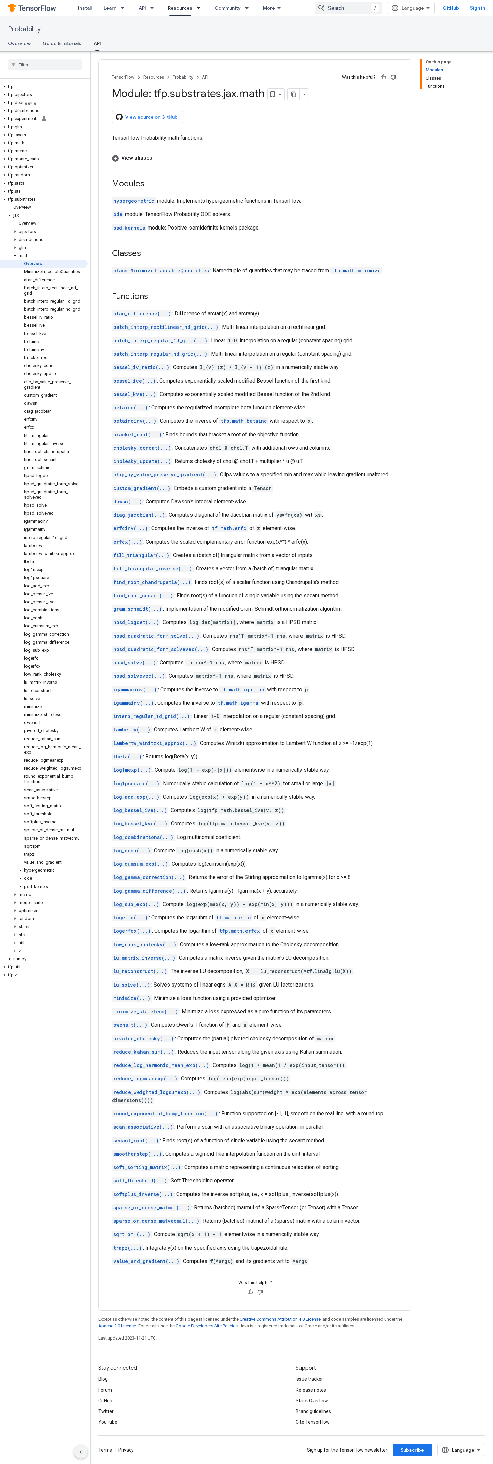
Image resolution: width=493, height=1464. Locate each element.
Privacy (126, 1450)
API (142, 8)
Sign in (477, 8)
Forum (105, 1390)
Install (85, 8)
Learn (110, 8)
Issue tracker (309, 1379)
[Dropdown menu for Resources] (201, 8)
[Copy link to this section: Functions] (154, 297)
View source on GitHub (151, 117)
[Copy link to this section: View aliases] (159, 158)
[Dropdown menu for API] (154, 8)
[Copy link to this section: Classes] (147, 254)
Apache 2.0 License (117, 1325)
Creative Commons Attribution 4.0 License (280, 1319)
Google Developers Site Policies (207, 1325)
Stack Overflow (312, 1400)
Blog (103, 1379)
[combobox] (348, 8)
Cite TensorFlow (313, 1422)
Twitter (106, 1411)
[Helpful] (383, 77)
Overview (19, 43)
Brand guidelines (313, 1411)
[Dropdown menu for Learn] (124, 8)
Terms (105, 1450)
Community (228, 8)
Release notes (311, 1390)
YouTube (107, 1422)
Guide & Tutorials (62, 43)
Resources (180, 8)
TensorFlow (123, 77)
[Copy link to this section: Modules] (151, 184)
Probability (24, 29)
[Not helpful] (393, 77)
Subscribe (412, 1450)
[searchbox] (45, 64)
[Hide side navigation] (81, 1452)
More (269, 8)
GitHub (451, 8)
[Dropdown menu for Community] (249, 8)
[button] (44, 87)
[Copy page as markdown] (294, 94)
